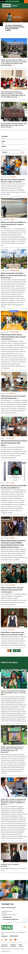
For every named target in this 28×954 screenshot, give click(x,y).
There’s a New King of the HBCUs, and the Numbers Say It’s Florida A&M (13, 692)
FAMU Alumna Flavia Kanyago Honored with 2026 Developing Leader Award (14, 443)
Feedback (21, 946)
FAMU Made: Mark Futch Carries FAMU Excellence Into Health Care (14, 487)
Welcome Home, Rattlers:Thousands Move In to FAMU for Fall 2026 (13, 181)
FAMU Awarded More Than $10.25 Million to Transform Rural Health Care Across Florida (13, 275)
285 (14, 650)
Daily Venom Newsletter (12, 1)
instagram (6, 940)
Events (2, 1)
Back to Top (24, 927)
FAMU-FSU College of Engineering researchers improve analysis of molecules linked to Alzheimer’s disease (13, 801)
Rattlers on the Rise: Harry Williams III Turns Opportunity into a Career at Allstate (13, 224)
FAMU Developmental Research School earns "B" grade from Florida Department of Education (12, 749)
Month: (3, 146)
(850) (7, 917)
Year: (3, 141)
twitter (11, 939)
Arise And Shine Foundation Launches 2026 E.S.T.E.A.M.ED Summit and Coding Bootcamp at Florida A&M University (13, 94)
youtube (15, 939)
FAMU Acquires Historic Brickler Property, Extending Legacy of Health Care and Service (13, 337)
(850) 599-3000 (14, 936)
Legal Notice (13, 944)
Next (18, 650)
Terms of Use (4, 944)
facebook (1, 940)
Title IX (20, 944)
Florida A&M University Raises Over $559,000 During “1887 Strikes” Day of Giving (14, 125)
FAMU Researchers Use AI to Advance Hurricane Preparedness (13, 397)
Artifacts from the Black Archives (10, 865)
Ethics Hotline (4, 946)
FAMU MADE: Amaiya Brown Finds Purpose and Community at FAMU (12, 634)
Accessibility (13, 946)
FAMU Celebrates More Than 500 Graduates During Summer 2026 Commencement (12, 590)
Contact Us (4, 936)
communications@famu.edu (10, 919)
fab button (25, 919)
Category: (4, 136)
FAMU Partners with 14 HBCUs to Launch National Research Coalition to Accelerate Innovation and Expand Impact (14, 62)
